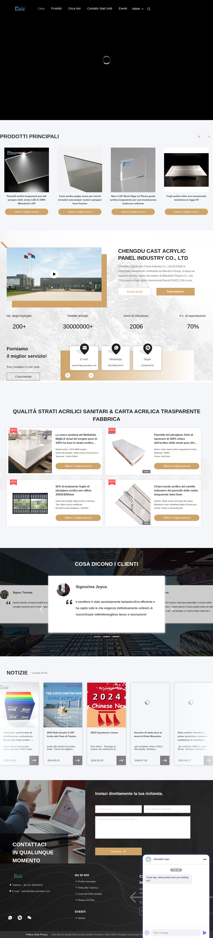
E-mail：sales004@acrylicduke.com (31, 891)
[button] (209, 136)
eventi (123, 8)
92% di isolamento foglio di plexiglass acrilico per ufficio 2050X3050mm (74, 490)
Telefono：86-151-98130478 (27, 885)
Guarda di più (39, 673)
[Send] (204, 932)
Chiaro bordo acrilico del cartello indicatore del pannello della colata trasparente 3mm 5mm (176, 490)
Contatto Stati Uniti (99, 8)
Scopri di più (135, 291)
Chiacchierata (23, 376)
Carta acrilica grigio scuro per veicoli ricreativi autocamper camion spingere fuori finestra (80, 200)
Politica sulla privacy (37, 934)
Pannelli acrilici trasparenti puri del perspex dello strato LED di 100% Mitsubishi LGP (26, 200)
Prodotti (56, 8)
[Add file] (147, 932)
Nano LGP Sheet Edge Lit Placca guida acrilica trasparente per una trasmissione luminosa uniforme (133, 200)
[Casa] (20, 8)
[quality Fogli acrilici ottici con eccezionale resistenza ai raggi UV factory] (186, 170)
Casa (41, 8)
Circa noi (74, 8)
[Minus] (205, 859)
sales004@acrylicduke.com (84, 365)
